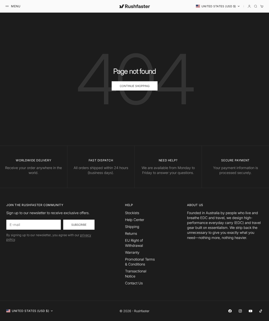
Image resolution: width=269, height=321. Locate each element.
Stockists (132, 213)
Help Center (134, 220)
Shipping (132, 227)
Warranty (132, 252)
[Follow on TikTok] (261, 311)
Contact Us (134, 283)
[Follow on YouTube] (250, 311)
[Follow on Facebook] (230, 311)
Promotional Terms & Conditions (140, 261)
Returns (131, 233)
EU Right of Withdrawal (134, 242)
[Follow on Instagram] (240, 311)
